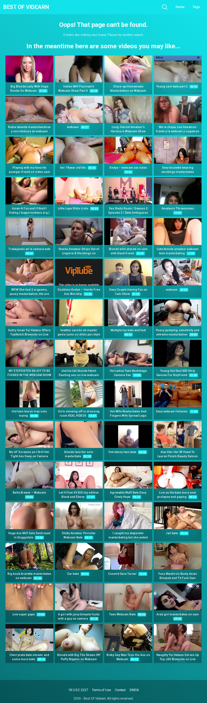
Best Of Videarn (26, 7)
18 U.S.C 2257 (78, 690)
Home (180, 7)
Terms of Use (101, 690)
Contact (120, 690)
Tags (196, 7)
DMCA (134, 690)
